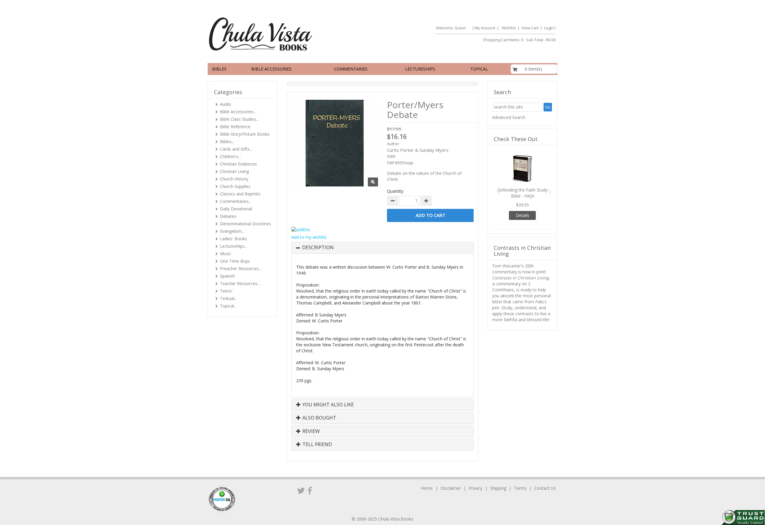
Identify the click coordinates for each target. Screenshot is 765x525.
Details (522, 215)
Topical (479, 69)
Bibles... (227, 141)
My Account (485, 27)
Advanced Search (508, 117)
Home (427, 488)
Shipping (498, 488)
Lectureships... (233, 246)
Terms (520, 488)
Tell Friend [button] (316, 444)
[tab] (382, 247)
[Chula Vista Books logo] (292, 33)
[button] (496, 188)
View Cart (529, 27)
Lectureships (420, 69)
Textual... (228, 298)
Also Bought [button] (318, 418)
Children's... (230, 156)
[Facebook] (310, 490)
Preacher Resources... (240, 268)
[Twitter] (301, 490)
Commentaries (351, 69)
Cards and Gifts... (236, 149)
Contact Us (545, 488)
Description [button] (318, 247)
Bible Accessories (271, 69)
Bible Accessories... (238, 111)
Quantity (395, 191)
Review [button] (310, 431)
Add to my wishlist (309, 237)
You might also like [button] (327, 405)
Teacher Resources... (240, 283)
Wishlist (509, 27)
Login (549, 27)
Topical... (228, 306)
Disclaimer (450, 488)
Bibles (219, 69)
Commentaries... (235, 201)
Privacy (475, 488)
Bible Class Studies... (239, 119)
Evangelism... (232, 231)
